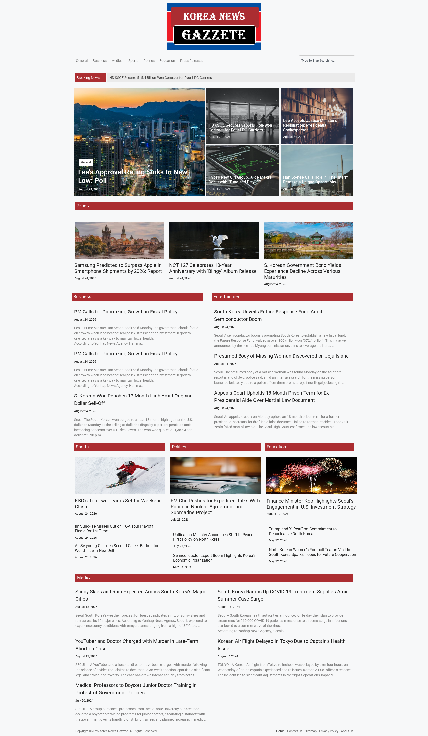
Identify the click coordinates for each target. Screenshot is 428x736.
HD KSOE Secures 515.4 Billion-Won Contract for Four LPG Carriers (240, 127)
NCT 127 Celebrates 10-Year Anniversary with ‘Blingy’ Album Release (213, 268)
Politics (149, 61)
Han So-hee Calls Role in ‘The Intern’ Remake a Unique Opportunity (315, 179)
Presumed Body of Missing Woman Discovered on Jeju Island (281, 356)
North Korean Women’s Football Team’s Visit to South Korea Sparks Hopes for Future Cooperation (312, 552)
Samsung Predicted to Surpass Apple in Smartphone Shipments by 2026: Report (118, 268)
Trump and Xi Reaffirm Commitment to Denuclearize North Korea (303, 531)
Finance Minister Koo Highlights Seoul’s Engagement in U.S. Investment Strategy (311, 504)
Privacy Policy (328, 731)
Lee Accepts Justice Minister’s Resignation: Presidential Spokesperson (310, 125)
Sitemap (311, 731)
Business (100, 61)
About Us (347, 731)
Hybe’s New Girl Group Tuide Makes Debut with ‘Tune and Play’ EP (240, 179)
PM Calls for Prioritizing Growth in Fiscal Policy (125, 312)
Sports (133, 61)
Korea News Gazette (113, 731)
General (82, 61)
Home (280, 731)
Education (167, 61)
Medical (117, 61)
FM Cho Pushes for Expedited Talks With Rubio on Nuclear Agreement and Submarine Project (215, 506)
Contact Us (294, 731)
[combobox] (327, 60)
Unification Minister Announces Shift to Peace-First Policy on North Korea (213, 537)
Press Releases (191, 61)
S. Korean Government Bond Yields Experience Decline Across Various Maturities (302, 271)
